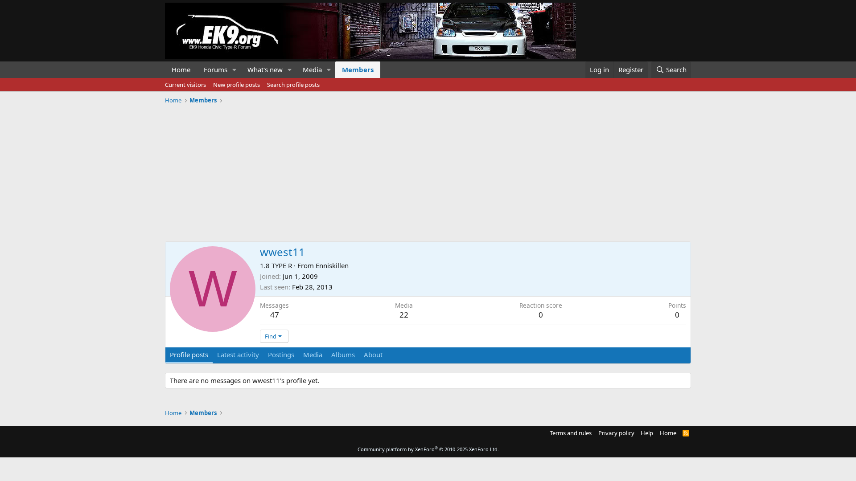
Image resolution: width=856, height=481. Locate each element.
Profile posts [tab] (189, 354)
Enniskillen (332, 265)
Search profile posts (293, 85)
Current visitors (185, 85)
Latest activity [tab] (238, 354)
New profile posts (236, 85)
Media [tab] (312, 354)
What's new (265, 69)
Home (181, 69)
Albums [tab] (343, 354)
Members (358, 69)
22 (403, 315)
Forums (215, 69)
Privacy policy (616, 433)
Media (312, 69)
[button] (234, 69)
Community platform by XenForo (428, 449)
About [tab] (373, 354)
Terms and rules (571, 433)
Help (647, 433)
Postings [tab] (281, 354)
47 (274, 315)
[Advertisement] (428, 169)
